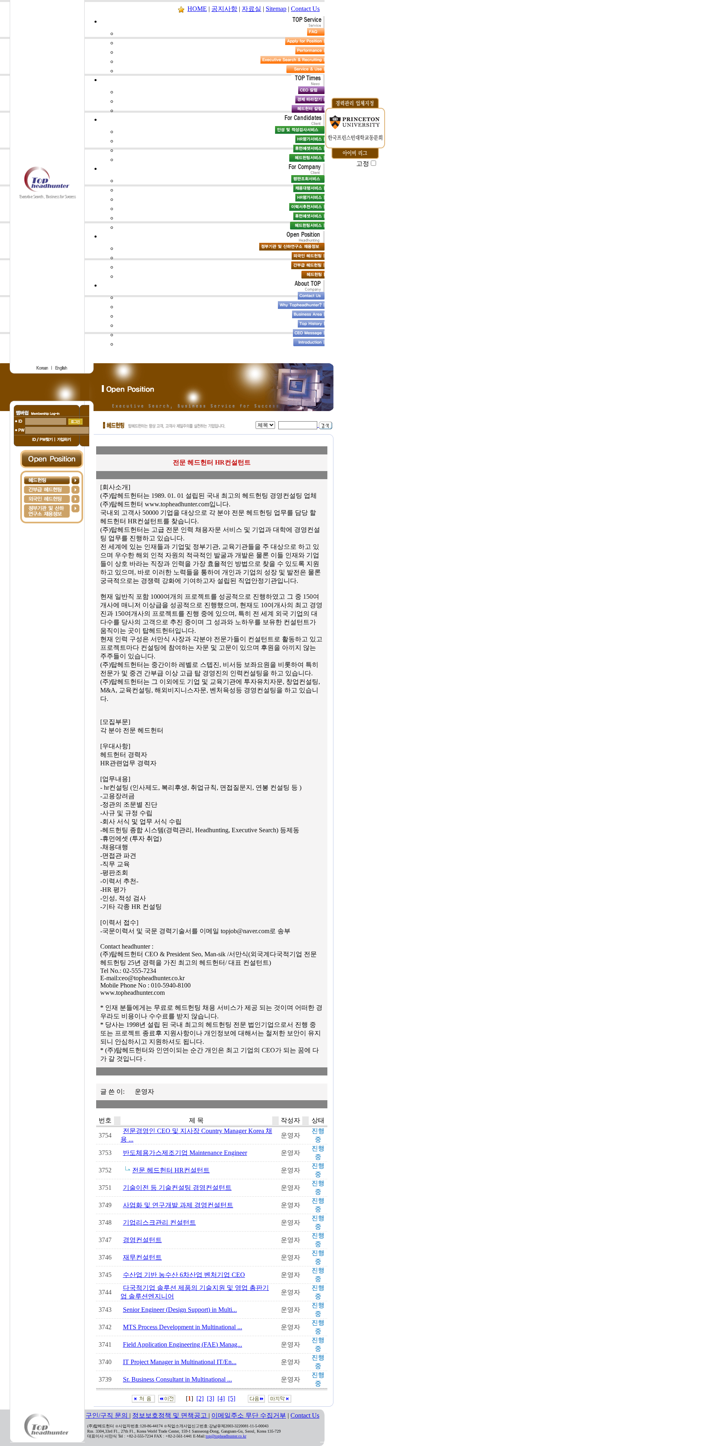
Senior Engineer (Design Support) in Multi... (180, 1309)
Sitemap (276, 8)
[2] (200, 1398)
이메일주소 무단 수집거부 (248, 1415)
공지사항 (224, 8)
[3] (210, 1398)
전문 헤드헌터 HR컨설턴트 (171, 1170)
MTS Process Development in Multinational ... (182, 1327)
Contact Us (305, 8)
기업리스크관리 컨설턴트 (159, 1222)
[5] (231, 1398)
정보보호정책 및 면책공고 (170, 1415)
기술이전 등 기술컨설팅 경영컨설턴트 (177, 1187)
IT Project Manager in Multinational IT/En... (180, 1361)
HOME (197, 8)
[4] (221, 1398)
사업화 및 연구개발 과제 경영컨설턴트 (178, 1205)
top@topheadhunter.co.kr (226, 1436)
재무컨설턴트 (142, 1257)
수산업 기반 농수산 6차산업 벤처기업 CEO (184, 1274)
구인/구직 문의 (107, 1415)
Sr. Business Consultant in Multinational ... (177, 1379)
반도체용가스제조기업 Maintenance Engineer (185, 1152)
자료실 (251, 8)
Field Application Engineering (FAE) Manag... (182, 1344)
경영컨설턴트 (142, 1239)
